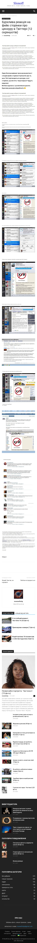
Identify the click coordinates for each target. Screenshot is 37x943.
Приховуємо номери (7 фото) (23, 627)
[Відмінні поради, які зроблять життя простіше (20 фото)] (6, 744)
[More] (21, 40)
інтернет (13, 935)
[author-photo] (18, 598)
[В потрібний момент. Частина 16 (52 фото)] (6, 620)
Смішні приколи (12, 15)
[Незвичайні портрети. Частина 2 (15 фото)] (18, 672)
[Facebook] (4, 40)
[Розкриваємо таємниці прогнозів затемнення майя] (6, 820)
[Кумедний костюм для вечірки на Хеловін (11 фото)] (6, 735)
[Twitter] (8, 40)
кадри (29, 931)
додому (4, 15)
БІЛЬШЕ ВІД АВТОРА (21, 613)
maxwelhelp (7, 35)
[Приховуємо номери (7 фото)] (6, 629)
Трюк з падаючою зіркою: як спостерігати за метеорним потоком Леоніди (22, 829)
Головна (7, 931)
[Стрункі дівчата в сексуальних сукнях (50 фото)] (4, 854)
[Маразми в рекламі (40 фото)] (6, 726)
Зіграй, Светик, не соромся (8, 581)
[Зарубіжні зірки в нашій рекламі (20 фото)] (6, 780)
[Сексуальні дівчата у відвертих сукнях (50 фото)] (4, 845)
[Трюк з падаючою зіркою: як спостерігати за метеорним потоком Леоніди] (6, 829)
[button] (3, 11)
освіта (29, 933)
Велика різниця (18, 861)
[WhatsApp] (17, 40)
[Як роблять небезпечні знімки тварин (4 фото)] (6, 771)
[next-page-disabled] (6, 646)
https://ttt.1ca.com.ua (18, 604)
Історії (24, 931)
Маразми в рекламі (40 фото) (22, 723)
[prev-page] (3, 646)
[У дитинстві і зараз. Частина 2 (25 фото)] (4, 790)
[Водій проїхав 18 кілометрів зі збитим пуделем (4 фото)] (6, 639)
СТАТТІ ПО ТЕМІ (8, 613)
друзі (25, 933)
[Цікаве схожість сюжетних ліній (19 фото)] (6, 761)
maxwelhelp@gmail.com (24, 926)
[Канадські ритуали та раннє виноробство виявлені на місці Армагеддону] (6, 811)
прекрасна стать (17, 933)
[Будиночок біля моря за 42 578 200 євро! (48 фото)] (6, 753)
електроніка (7, 933)
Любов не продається (27, 580)
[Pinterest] (12, 40)
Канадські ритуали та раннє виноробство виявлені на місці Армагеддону (23, 810)
